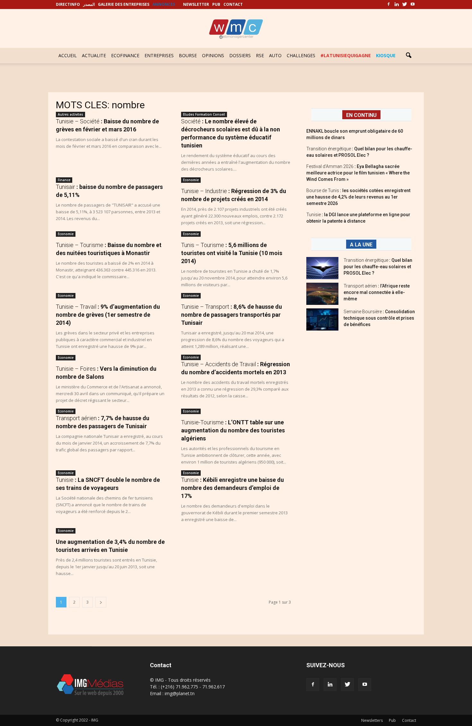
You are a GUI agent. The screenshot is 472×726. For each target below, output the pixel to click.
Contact (409, 720)
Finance (64, 180)
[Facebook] (388, 4)
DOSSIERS (240, 55)
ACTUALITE (94, 55)
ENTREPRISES (159, 55)
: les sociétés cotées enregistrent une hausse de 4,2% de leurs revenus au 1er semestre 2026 (358, 197)
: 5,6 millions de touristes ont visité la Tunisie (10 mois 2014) (231, 253)
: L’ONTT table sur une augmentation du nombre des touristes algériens (233, 430)
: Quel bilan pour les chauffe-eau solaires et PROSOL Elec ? (378, 267)
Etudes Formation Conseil (204, 114)
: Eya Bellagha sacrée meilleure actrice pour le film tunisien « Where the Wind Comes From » (358, 173)
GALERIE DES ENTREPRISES (123, 4)
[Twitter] (404, 4)
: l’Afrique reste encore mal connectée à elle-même (377, 292)
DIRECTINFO (68, 4)
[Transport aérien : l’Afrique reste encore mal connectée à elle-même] (322, 294)
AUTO (275, 55)
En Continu (361, 115)
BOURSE (188, 55)
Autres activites (70, 114)
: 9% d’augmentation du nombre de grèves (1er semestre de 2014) (108, 314)
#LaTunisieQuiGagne (345, 55)
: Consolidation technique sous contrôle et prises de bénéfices (379, 318)
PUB (216, 4)
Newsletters (372, 720)
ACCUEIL (67, 55)
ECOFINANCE (125, 55)
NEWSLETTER (196, 4)
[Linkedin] (396, 4)
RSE (260, 55)
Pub (392, 720)
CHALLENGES (301, 55)
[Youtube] (412, 4)
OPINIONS (213, 55)
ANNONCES (164, 4)
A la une (361, 245)
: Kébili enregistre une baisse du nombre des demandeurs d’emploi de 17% (232, 487)
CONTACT (233, 4)
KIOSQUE (386, 55)
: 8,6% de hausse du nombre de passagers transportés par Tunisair (231, 314)
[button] (408, 55)
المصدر (89, 4)
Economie (191, 180)
